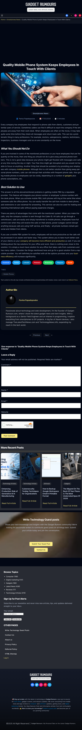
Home (3, 19)
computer (33, 704)
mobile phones (23, 169)
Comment (6, 365)
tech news (17, 701)
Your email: (8, 611)
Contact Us (41, 550)
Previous (36, 335)
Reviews (9, 590)
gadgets (68, 176)
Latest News (10, 586)
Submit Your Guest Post (41, 544)
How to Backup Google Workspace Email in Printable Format (51, 492)
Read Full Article (9, 504)
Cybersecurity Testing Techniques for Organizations (30, 491)
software (43, 704)
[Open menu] (2, 15)
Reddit (70, 262)
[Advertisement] (41, 41)
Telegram (60, 262)
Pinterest (37, 262)
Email (4, 401)
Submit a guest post (50, 708)
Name (4, 390)
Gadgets (67, 483)
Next (47, 335)
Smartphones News (13, 19)
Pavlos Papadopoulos (27, 119)
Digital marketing (12, 580)
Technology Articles (9, 483)
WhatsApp (48, 262)
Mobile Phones (9, 274)
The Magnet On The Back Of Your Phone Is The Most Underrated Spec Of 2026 (71, 493)
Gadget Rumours (36, 723)
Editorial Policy (73, 280)
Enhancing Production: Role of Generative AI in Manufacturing (10, 492)
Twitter (16, 262)
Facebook (6, 262)
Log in (6, 658)
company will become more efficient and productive (42, 241)
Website (4, 412)
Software (47, 483)
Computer (10, 577)
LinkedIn (26, 262)
